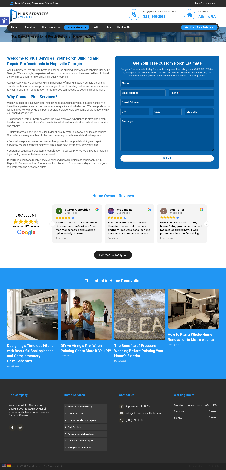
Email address (131, 92)
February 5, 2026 (174, 345)
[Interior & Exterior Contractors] (29, 15)
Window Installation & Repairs (82, 420)
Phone (175, 92)
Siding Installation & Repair (80, 447)
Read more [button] (62, 238)
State (157, 111)
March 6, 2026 (120, 361)
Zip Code (191, 111)
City (124, 111)
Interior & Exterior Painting (80, 406)
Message (127, 121)
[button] (4, 21)
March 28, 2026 (67, 356)
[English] (4, 465)
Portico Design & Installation (81, 434)
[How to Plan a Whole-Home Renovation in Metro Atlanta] (193, 309)
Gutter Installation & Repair (80, 440)
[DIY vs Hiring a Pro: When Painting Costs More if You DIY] (86, 314)
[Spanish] (9, 465)
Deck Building (74, 427)
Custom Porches (75, 413)
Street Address (131, 102)
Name (125, 83)
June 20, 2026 (13, 366)
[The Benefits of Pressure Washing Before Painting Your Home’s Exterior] (139, 314)
